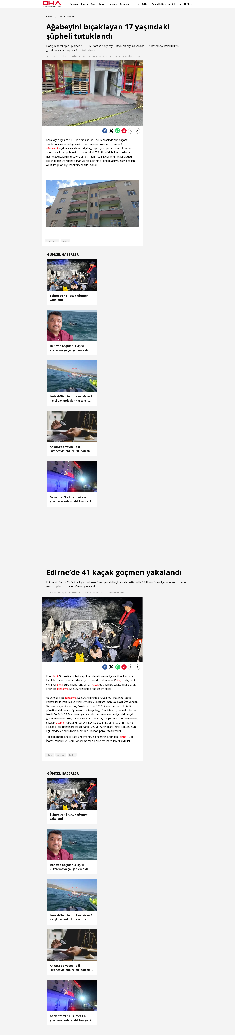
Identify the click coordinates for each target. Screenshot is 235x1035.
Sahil (55, 676)
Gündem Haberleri (66, 17)
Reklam (145, 3)
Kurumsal (124, 3)
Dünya (101, 3)
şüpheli (70, 50)
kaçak (69, 586)
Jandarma (63, 688)
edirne (49, 755)
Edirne (50, 582)
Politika (85, 3)
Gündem (74, 3)
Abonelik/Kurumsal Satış (164, 3)
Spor (93, 3)
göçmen (78, 586)
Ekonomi (112, 3)
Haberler (50, 17)
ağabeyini (52, 148)
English (135, 3)
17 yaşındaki (52, 241)
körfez (72, 755)
